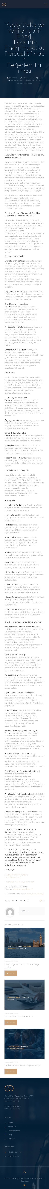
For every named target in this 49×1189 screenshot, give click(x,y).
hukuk (25, 83)
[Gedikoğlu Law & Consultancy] (4, 4)
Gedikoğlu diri (35, 80)
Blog (41, 78)
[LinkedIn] (24, 1185)
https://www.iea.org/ (35, 894)
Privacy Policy (13, 1156)
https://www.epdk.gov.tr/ (23, 889)
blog (27, 80)
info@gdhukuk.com (12, 1106)
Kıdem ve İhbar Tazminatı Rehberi (18, 1016)
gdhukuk (13, 78)
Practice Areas (14, 1131)
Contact (11, 1138)
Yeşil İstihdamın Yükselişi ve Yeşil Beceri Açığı (22, 1065)
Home (10, 1123)
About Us (12, 1127)
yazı (30, 83)
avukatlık (20, 80)
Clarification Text (15, 1152)
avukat (13, 80)
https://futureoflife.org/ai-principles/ (20, 882)
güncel (19, 83)
